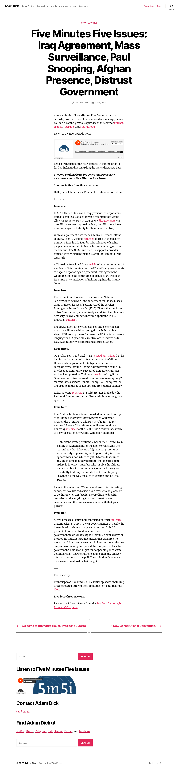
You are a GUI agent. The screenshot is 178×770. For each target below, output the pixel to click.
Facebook (84, 731)
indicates (116, 520)
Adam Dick (12, 6)
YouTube (68, 126)
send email (23, 711)
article (92, 264)
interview (72, 429)
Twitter (68, 731)
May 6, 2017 (100, 102)
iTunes (58, 126)
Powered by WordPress (50, 763)
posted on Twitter (104, 355)
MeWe (20, 731)
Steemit (58, 731)
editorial (71, 319)
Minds (29, 731)
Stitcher (118, 123)
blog (56, 589)
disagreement (106, 220)
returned (89, 239)
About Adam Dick (152, 6)
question (98, 374)
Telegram (40, 731)
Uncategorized (89, 23)
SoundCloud (87, 126)
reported (77, 392)
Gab (50, 731)
